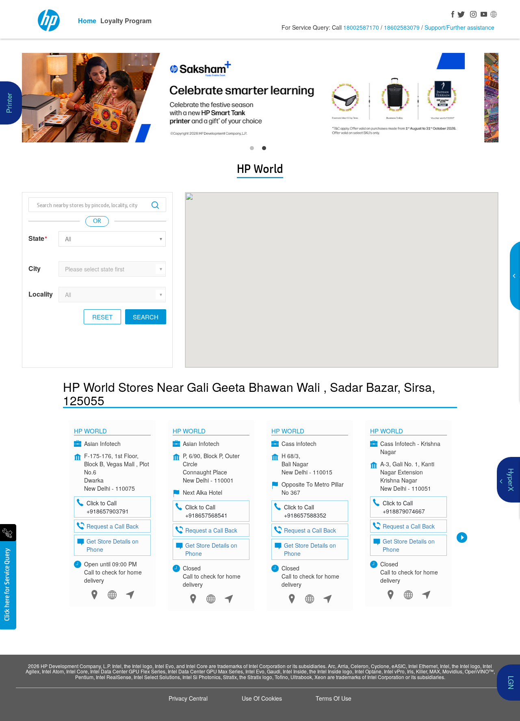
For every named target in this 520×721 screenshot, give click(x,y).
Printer (9, 103)
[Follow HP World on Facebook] (451, 15)
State (37, 238)
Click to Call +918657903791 (108, 507)
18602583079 (402, 27)
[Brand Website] (493, 15)
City (34, 268)
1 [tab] (254, 150)
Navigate (130, 594)
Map (94, 594)
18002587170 (361, 27)
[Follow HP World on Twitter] (461, 15)
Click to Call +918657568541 (206, 511)
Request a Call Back (113, 526)
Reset (102, 316)
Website (112, 594)
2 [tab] (266, 150)
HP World (90, 430)
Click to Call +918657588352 (305, 511)
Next (462, 537)
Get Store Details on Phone (113, 545)
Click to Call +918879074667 (404, 507)
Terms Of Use (333, 698)
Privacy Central (188, 698)
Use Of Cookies (262, 698)
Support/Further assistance (459, 27)
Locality (40, 294)
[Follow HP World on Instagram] (472, 15)
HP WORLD (386, 430)
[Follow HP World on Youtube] (482, 15)
